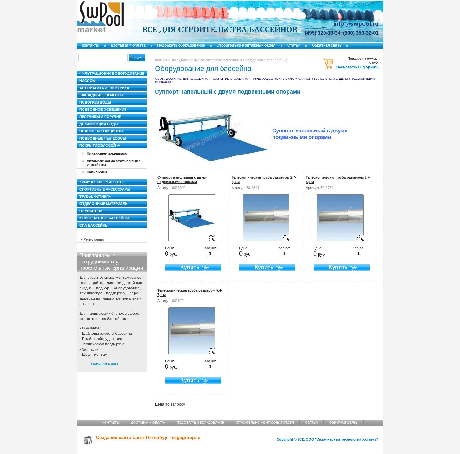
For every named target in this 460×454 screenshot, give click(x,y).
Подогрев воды (95, 102)
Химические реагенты (101, 182)
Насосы (87, 81)
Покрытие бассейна (230, 78)
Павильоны (97, 172)
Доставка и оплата (128, 45)
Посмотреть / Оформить (357, 67)
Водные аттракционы (101, 131)
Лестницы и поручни (100, 117)
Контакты (90, 45)
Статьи (293, 45)
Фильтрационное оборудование (111, 73)
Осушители (90, 211)
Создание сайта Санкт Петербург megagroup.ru (148, 438)
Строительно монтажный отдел (246, 45)
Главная (161, 60)
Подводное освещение (102, 109)
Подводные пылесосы (102, 138)
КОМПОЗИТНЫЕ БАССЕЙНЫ (104, 218)
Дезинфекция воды (98, 124)
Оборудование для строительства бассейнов (205, 60)
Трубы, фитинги (95, 196)
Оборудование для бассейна (181, 78)
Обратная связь (326, 45)
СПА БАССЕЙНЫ (94, 225)
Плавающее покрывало (273, 78)
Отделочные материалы (104, 204)
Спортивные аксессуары (104, 189)
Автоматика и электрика (104, 88)
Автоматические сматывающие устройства (113, 162)
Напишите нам (104, 364)
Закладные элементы (101, 95)
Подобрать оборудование (181, 45)
